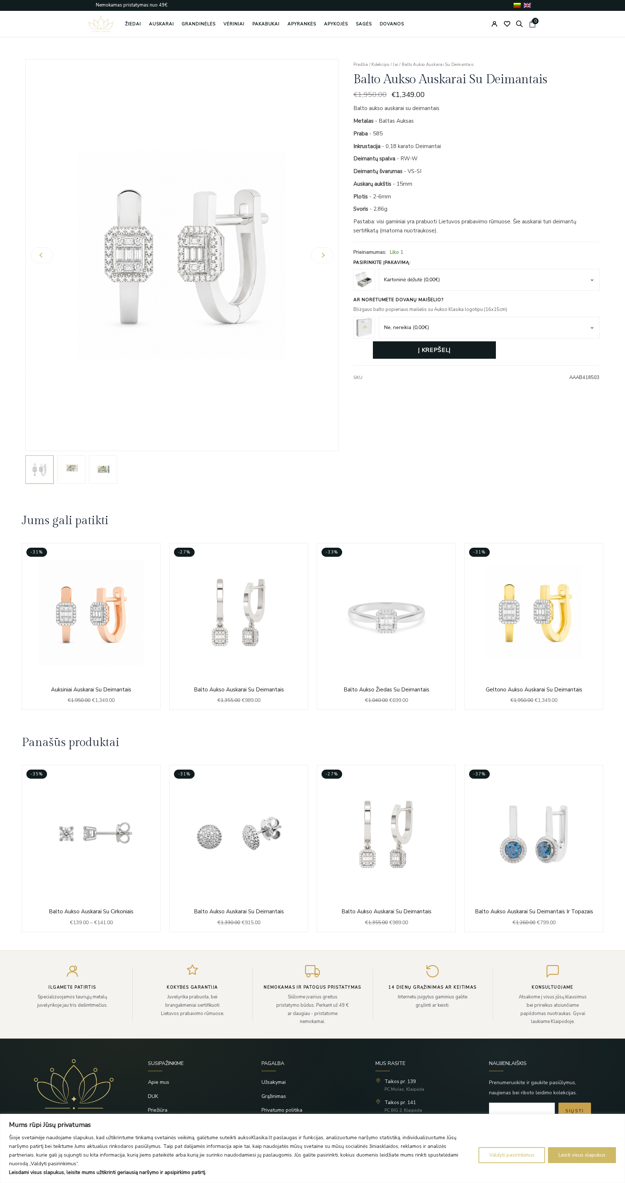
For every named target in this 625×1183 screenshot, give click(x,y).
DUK (153, 1096)
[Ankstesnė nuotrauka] (42, 255)
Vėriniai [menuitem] (234, 24)
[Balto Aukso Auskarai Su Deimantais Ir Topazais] (386, 848)
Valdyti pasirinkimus (512, 1155)
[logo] (101, 24)
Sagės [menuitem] (364, 24)
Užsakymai (274, 1082)
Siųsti (574, 1111)
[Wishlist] (507, 24)
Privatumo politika (282, 1110)
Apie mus (158, 1082)
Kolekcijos (380, 64)
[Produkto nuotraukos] (182, 255)
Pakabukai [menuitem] (266, 24)
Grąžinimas (274, 1096)
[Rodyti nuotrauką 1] (39, 469)
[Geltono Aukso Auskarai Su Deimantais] (534, 626)
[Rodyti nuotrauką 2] (71, 469)
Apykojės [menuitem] (336, 24)
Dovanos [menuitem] (392, 24)
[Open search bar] (519, 24)
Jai (395, 64)
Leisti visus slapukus (581, 1155)
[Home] (79, 1084)
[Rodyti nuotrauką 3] (103, 469)
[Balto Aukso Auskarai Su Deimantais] (239, 626)
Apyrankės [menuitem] (302, 24)
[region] (312, 1148)
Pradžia (360, 64)
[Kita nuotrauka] (322, 255)
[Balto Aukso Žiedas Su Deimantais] (386, 626)
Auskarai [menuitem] (161, 24)
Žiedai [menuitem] (133, 24)
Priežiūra (157, 1110)
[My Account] (494, 24)
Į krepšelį (434, 350)
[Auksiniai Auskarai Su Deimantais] (91, 626)
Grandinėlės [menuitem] (199, 24)
